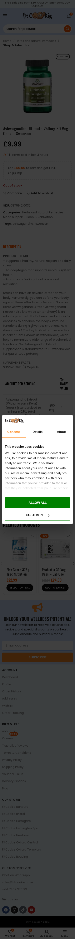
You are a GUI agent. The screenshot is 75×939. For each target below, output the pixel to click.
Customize (35, 515)
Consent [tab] (13, 432)
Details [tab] (37, 432)
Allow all (38, 502)
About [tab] (61, 432)
